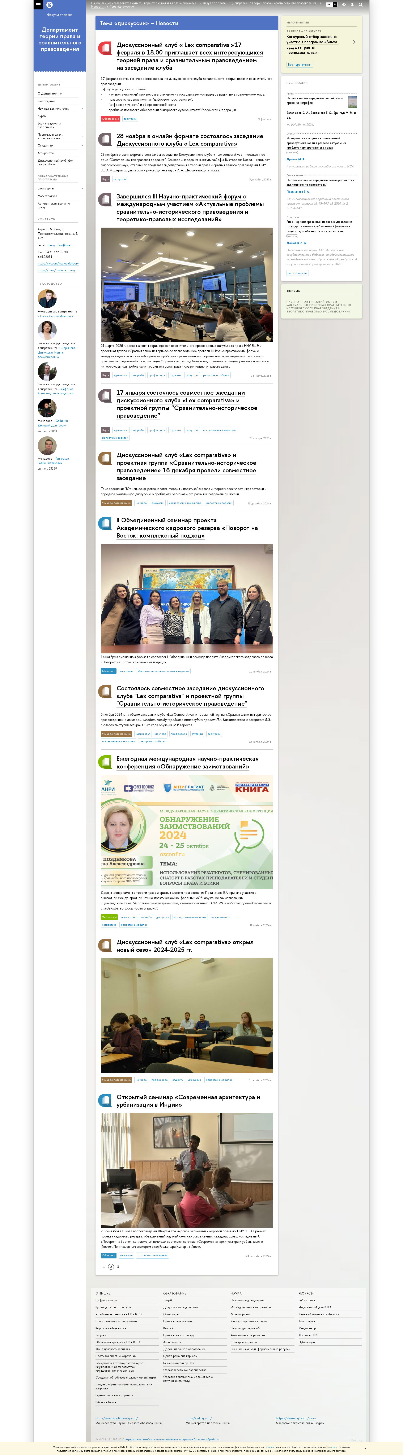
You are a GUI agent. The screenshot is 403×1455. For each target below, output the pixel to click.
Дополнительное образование (184, 1349)
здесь (271, 1447)
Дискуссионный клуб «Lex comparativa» (55, 162)
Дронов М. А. (296, 159)
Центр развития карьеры (180, 1356)
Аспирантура (172, 1342)
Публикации (297, 83)
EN (335, 4)
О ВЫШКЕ (103, 1293)
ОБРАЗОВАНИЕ (174, 1293)
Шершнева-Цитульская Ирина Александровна (57, 352)
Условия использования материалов (170, 1439)
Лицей (167, 1300)
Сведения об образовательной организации (126, 1377)
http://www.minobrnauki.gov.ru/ (117, 1418)
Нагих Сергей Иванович (56, 316)
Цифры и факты (106, 1300)
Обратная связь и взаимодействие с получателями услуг (188, 1378)
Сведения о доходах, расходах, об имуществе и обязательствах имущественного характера (119, 1366)
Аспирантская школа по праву (54, 205)
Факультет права (59, 14)
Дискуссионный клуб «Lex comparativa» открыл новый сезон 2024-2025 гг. (185, 945)
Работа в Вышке (106, 1402)
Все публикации (297, 273)
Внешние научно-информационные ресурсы (260, 1349)
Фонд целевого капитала (113, 1349)
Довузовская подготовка (180, 1307)
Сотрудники (46, 101)
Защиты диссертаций (245, 1328)
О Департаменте (50, 93)
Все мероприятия (299, 64)
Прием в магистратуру (178, 1335)
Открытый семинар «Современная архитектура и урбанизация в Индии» (188, 1100)
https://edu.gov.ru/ (199, 1418)
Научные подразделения (247, 1300)
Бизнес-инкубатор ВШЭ (179, 1363)
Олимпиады (171, 1314)
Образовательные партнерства (184, 1370)
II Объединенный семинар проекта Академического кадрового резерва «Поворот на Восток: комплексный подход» (187, 527)
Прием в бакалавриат (177, 1321)
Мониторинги (240, 1314)
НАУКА (236, 1293)
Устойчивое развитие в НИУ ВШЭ (119, 1314)
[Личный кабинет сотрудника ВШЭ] (352, 4)
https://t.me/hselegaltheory (57, 270)
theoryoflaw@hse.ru (60, 245)
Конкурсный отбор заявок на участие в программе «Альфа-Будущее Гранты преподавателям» (313, 44)
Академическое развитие (248, 1335)
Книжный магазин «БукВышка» (319, 1314)
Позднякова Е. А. (298, 192)
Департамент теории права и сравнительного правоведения (59, 39)
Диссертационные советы (249, 1321)
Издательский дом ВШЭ (315, 1307)
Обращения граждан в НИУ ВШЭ (118, 1342)
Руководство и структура (113, 1307)
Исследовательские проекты (251, 1307)
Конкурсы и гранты (244, 1342)
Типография (307, 1321)
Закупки (101, 1335)
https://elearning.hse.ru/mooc (296, 1418)
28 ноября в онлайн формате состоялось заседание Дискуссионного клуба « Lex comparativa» (189, 139)
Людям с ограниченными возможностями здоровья (124, 1386)
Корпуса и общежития (111, 1328)
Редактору (356, 1440)
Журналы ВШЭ (308, 1335)
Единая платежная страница (114, 1395)
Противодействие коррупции (116, 1356)
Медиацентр (307, 1328)
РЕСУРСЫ (306, 1293)
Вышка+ (168, 1328)
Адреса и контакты (136, 1439)
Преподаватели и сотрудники (116, 1321)
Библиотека (307, 1300)
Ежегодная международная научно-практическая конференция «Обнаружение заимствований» (187, 762)
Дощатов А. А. (297, 243)
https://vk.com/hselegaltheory (58, 263)
